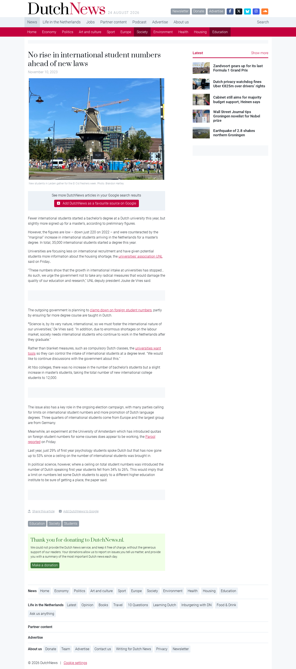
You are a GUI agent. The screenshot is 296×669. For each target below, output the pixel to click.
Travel (118, 605)
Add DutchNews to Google (81, 511)
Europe (125, 32)
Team (65, 649)
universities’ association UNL (141, 256)
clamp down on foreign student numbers (121, 310)
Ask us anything (42, 614)
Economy (49, 32)
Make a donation (45, 565)
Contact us (102, 649)
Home (31, 32)
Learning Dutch (164, 605)
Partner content (113, 22)
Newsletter (180, 11)
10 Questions (138, 605)
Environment (163, 32)
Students (70, 523)
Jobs (90, 22)
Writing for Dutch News (133, 649)
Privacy (162, 649)
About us (181, 22)
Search (263, 22)
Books (103, 605)
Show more (259, 53)
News (32, 22)
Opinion (87, 605)
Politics (67, 32)
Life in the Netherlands (62, 22)
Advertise (216, 11)
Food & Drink (226, 605)
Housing (200, 32)
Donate (198, 11)
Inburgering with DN (196, 605)
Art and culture (90, 32)
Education (220, 32)
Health (183, 32)
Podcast (139, 22)
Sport (111, 32)
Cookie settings (75, 663)
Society (142, 32)
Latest (198, 53)
